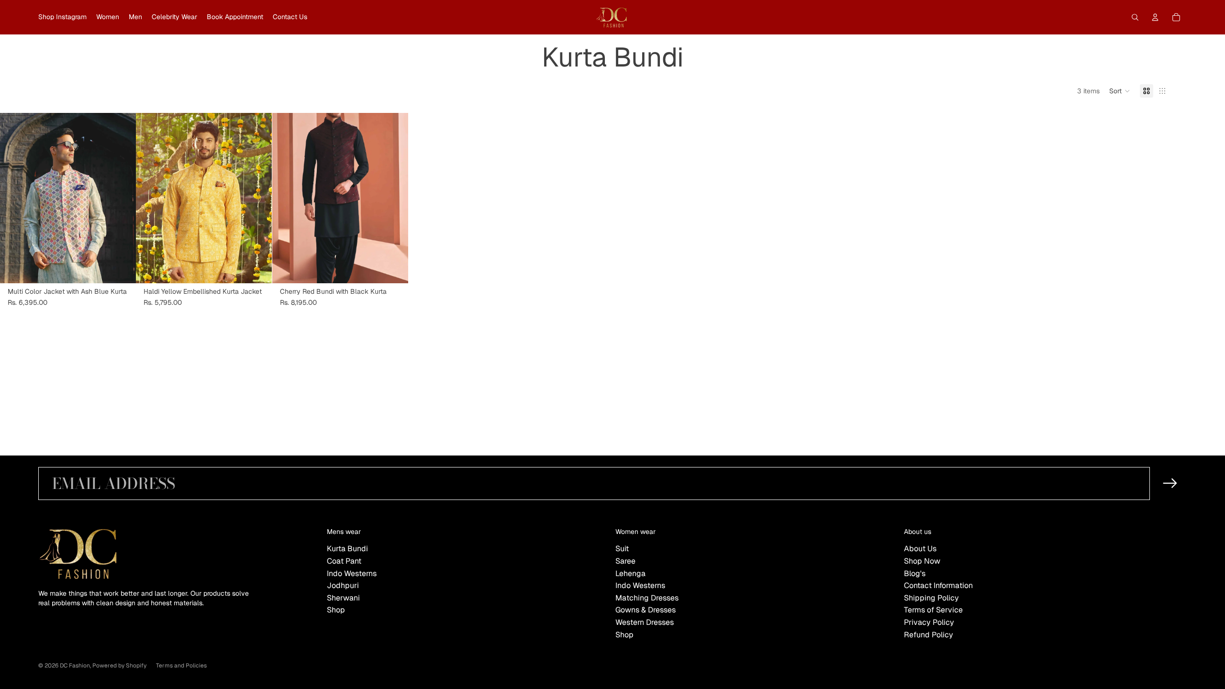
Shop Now (922, 561)
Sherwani (343, 598)
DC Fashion (75, 665)
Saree (625, 561)
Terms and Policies (181, 665)
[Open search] (1135, 17)
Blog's (914, 573)
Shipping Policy (931, 598)
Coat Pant (344, 561)
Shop (336, 610)
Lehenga (630, 573)
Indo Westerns (352, 573)
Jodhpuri (343, 585)
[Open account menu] (1155, 17)
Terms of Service (933, 610)
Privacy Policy (929, 622)
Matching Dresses (647, 598)
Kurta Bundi (347, 549)
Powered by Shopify (119, 665)
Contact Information (938, 585)
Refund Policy (928, 635)
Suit (622, 549)
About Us (920, 549)
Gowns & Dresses (645, 610)
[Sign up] (1170, 483)
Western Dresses (644, 622)
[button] (1119, 90)
